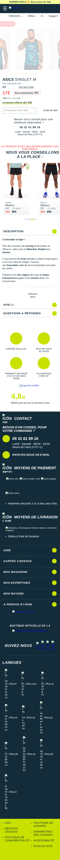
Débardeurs (33, 16)
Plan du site (43, 846)
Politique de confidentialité (17, 839)
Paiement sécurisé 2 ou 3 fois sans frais (32, 503)
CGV (8, 822)
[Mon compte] (48, 8)
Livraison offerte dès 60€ (17, 102)
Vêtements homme (16, 16)
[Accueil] (3, 16)
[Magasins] (42, 8)
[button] (16, 342)
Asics (43, 16)
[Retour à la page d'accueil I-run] (16, 8)
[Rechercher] (36, 8)
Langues (11, 662)
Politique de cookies (43, 824)
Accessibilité (44, 840)
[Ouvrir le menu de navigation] (5, 8)
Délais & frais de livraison (23, 536)
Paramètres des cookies (43, 833)
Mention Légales (11, 830)
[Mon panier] (54, 8)
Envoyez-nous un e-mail (31, 454)
